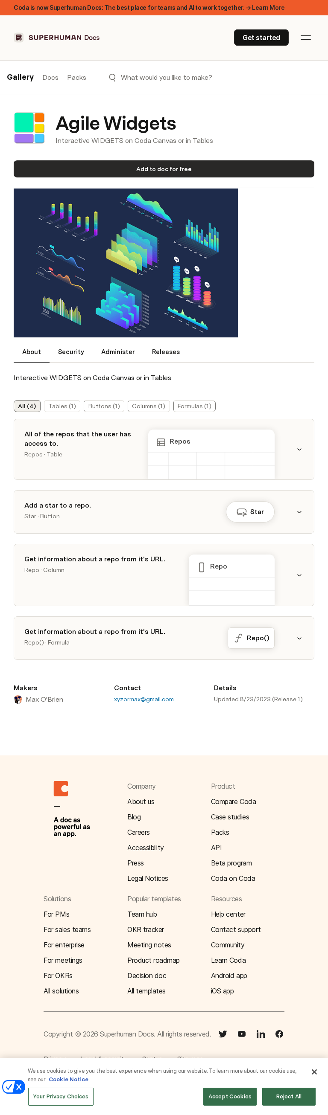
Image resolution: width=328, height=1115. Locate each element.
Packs (76, 77)
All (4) (27, 406)
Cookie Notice (68, 1079)
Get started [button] (261, 37)
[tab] (32, 355)
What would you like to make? (166, 77)
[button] (126, 264)
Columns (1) (148, 406)
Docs (50, 77)
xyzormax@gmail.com (144, 699)
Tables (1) (62, 406)
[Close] (314, 1072)
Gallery (20, 77)
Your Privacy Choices (61, 1096)
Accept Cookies (230, 1096)
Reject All (289, 1096)
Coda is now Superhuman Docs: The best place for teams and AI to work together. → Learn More (149, 7)
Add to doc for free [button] (164, 169)
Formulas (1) (194, 406)
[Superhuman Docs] (57, 37)
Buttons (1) (104, 406)
